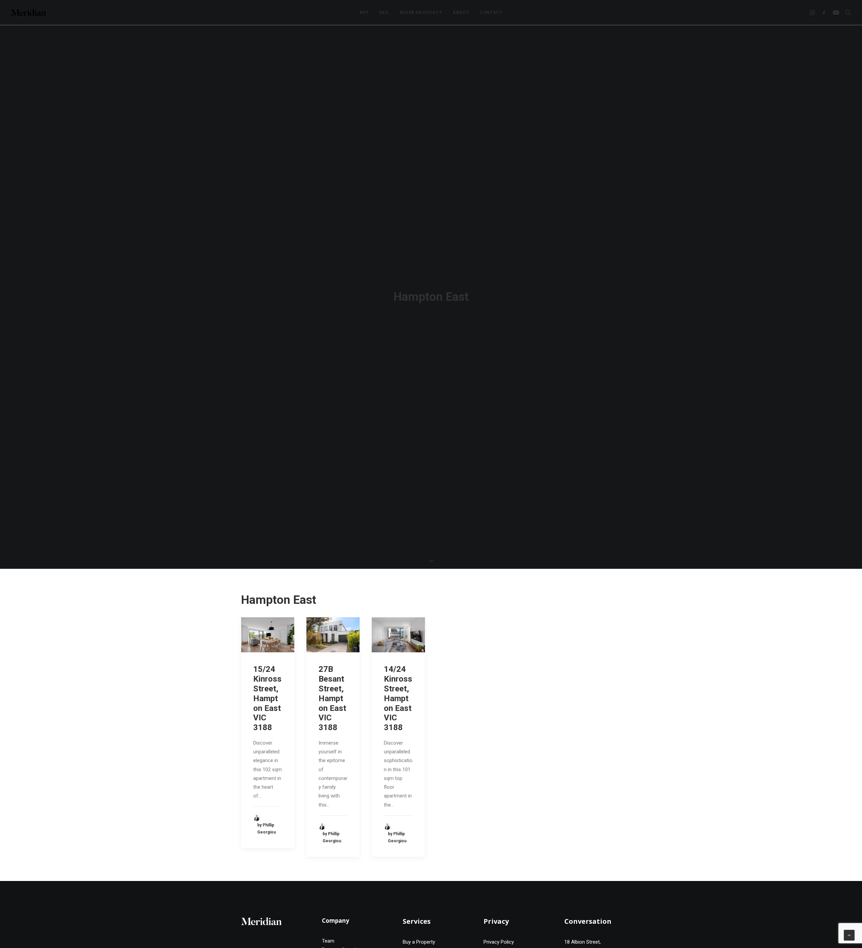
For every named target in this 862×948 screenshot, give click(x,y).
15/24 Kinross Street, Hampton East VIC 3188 (267, 698)
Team (328, 941)
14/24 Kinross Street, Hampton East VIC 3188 (398, 698)
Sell (384, 12)
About (461, 12)
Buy (364, 12)
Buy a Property (419, 942)
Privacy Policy (499, 942)
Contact (490, 12)
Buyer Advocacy (421, 12)
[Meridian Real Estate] (28, 12)
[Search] (846, 12)
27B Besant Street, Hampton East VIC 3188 (332, 698)
